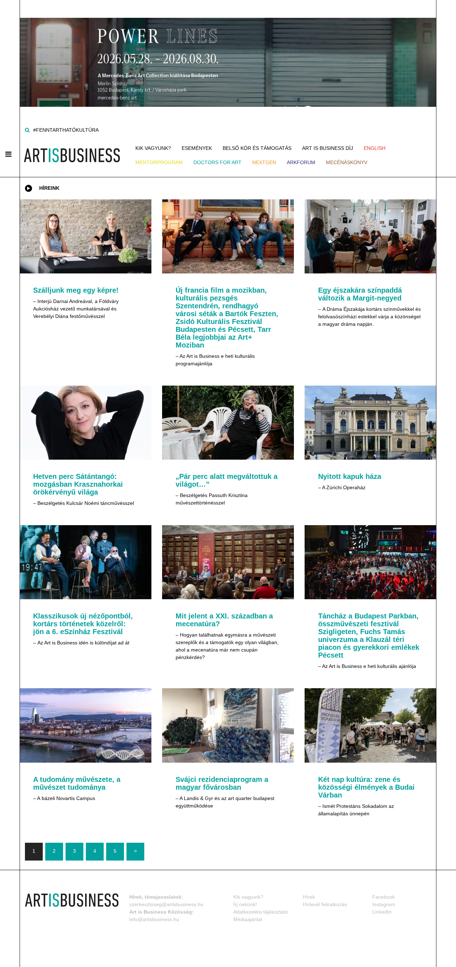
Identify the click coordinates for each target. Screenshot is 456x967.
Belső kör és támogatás (257, 148)
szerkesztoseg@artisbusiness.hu (166, 904)
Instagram (383, 904)
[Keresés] (27, 130)
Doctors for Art (217, 162)
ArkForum (301, 162)
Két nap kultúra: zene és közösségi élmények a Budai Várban (366, 787)
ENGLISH (374, 148)
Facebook (383, 897)
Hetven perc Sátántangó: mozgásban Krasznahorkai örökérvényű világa (78, 484)
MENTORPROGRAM (159, 162)
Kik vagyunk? (153, 148)
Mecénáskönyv (346, 162)
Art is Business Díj (327, 148)
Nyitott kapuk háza (349, 476)
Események (197, 148)
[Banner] (228, 53)
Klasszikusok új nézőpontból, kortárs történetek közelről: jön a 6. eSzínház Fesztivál (83, 624)
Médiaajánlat (247, 919)
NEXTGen (264, 162)
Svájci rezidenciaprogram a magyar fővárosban (222, 783)
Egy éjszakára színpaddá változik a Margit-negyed (360, 294)
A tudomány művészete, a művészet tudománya (76, 783)
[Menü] (8, 154)
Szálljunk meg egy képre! (76, 290)
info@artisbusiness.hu (154, 919)
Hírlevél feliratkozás (325, 904)
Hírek (309, 897)
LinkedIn (382, 912)
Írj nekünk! (245, 904)
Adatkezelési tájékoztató (260, 912)
